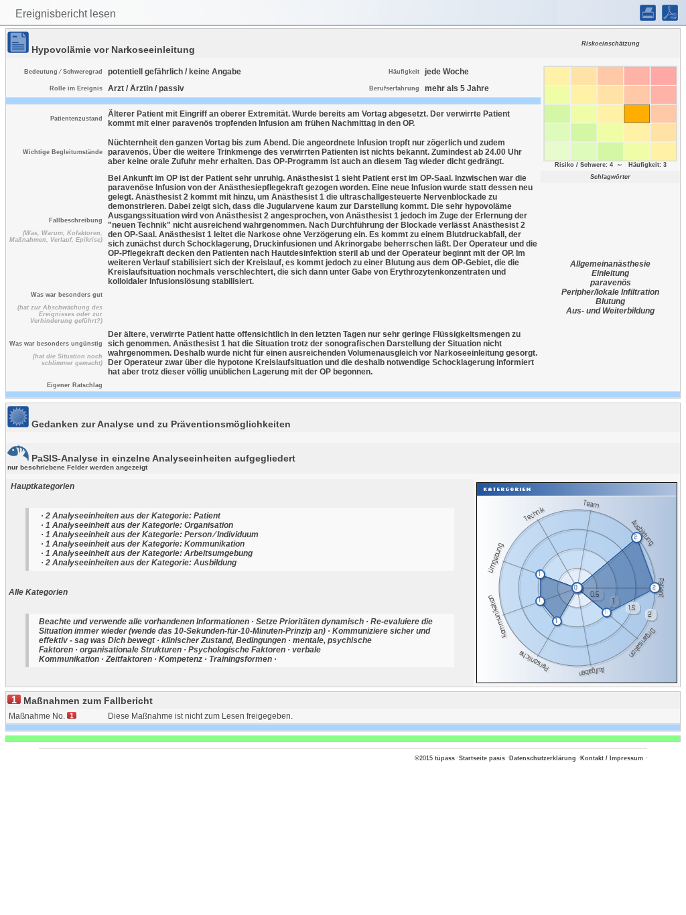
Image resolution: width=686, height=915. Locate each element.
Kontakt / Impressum (611, 758)
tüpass (445, 758)
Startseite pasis (482, 758)
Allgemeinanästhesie (610, 264)
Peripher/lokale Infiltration (610, 292)
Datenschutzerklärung (542, 758)
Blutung (610, 301)
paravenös (610, 282)
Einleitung (610, 273)
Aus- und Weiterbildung (610, 310)
